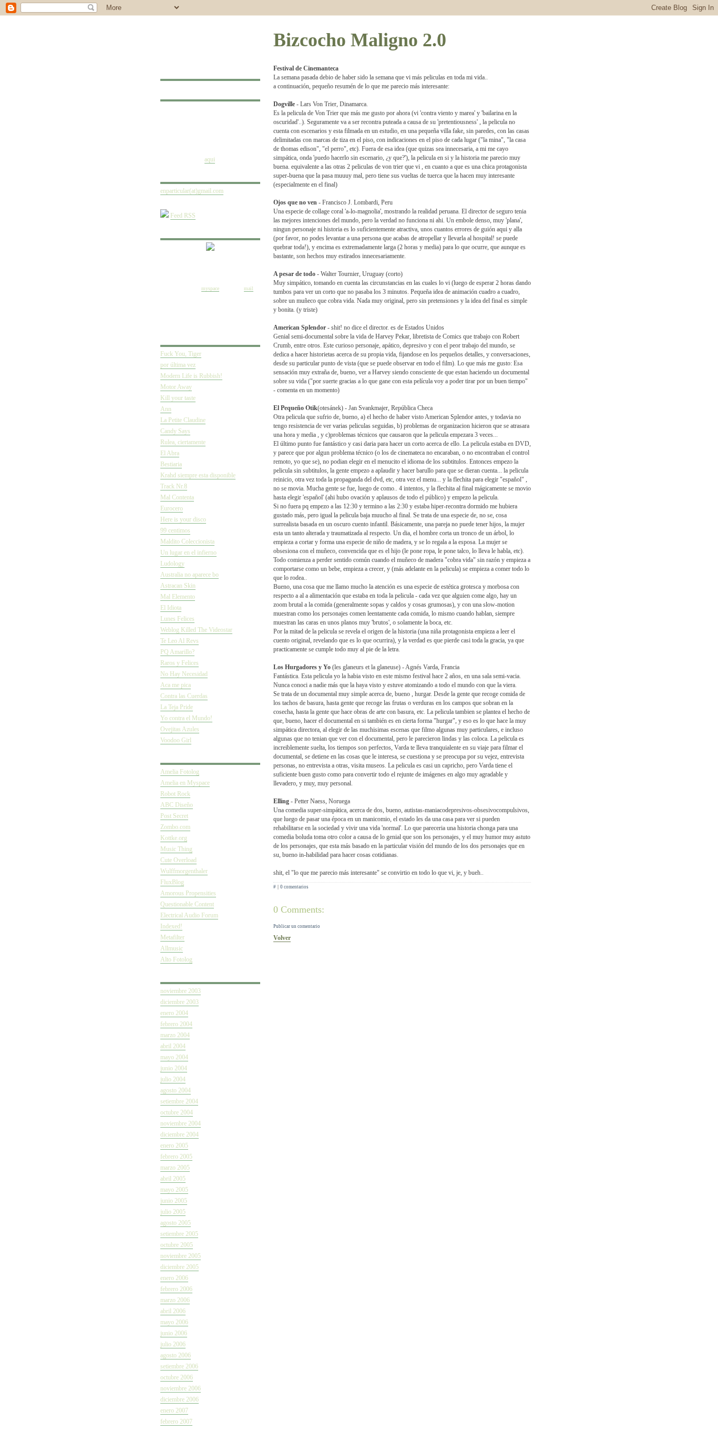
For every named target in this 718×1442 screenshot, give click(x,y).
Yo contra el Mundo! (186, 718)
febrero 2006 (176, 1289)
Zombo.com (175, 827)
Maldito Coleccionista (187, 541)
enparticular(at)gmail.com (191, 191)
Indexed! (171, 926)
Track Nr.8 (173, 486)
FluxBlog (172, 882)
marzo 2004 (175, 1035)
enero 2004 (174, 1013)
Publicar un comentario (296, 926)
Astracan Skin (178, 585)
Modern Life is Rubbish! (191, 376)
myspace (210, 288)
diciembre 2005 (179, 1267)
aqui (209, 159)
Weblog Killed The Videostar (196, 629)
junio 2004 (173, 1068)
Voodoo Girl (175, 740)
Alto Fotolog (176, 959)
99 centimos (175, 530)
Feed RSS (183, 215)
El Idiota (170, 607)
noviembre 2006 (180, 1388)
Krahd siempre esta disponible (197, 475)
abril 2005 (173, 1178)
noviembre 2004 (180, 1123)
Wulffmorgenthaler (184, 871)
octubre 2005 (176, 1245)
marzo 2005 (175, 1167)
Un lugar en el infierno (188, 552)
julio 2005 (173, 1211)
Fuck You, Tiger (180, 353)
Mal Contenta (177, 497)
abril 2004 (173, 1046)
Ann (165, 409)
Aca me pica (175, 685)
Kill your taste (178, 398)
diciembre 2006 (179, 1399)
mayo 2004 (174, 1057)
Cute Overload (178, 860)
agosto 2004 (175, 1090)
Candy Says (175, 431)
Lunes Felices (177, 618)
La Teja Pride (176, 707)
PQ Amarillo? (177, 652)
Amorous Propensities (188, 893)
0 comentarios (294, 886)
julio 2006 (173, 1344)
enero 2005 (174, 1145)
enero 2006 (174, 1278)
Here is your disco (183, 519)
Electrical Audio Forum (189, 915)
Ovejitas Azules (179, 729)
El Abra (169, 453)
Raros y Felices (179, 663)
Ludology (172, 563)
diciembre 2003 (179, 1002)
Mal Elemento (177, 596)
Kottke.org (173, 838)
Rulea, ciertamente (183, 442)
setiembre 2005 (179, 1234)
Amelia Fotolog (179, 771)
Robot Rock (175, 793)
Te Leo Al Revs (179, 641)
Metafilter (172, 937)
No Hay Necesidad (184, 674)
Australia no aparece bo (189, 574)
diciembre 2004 (179, 1134)
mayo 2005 (174, 1189)
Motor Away (176, 387)
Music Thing (176, 849)
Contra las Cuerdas (184, 696)
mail (248, 288)
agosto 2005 (175, 1222)
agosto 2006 (175, 1355)
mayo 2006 (174, 1322)
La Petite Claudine (183, 420)
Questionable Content (187, 904)
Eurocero (171, 508)
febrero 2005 (176, 1156)
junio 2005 (173, 1200)
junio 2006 (173, 1333)
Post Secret (174, 816)
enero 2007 (174, 1410)
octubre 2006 (176, 1377)
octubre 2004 (176, 1112)
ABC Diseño (176, 805)
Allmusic (171, 948)
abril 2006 (173, 1311)
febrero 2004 (176, 1024)
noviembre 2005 (180, 1256)
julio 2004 (173, 1079)
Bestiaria (171, 464)
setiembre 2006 (179, 1366)
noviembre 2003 (180, 991)
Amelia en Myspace (185, 782)
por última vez (178, 365)
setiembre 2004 (179, 1101)
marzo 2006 (175, 1300)
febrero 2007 (176, 1421)
